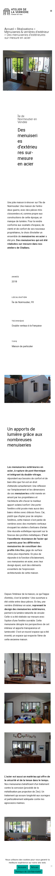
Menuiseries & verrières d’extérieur (26, 32)
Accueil (9, 29)
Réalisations (25, 29)
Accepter (22, 867)
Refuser (35, 867)
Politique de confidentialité (28, 871)
